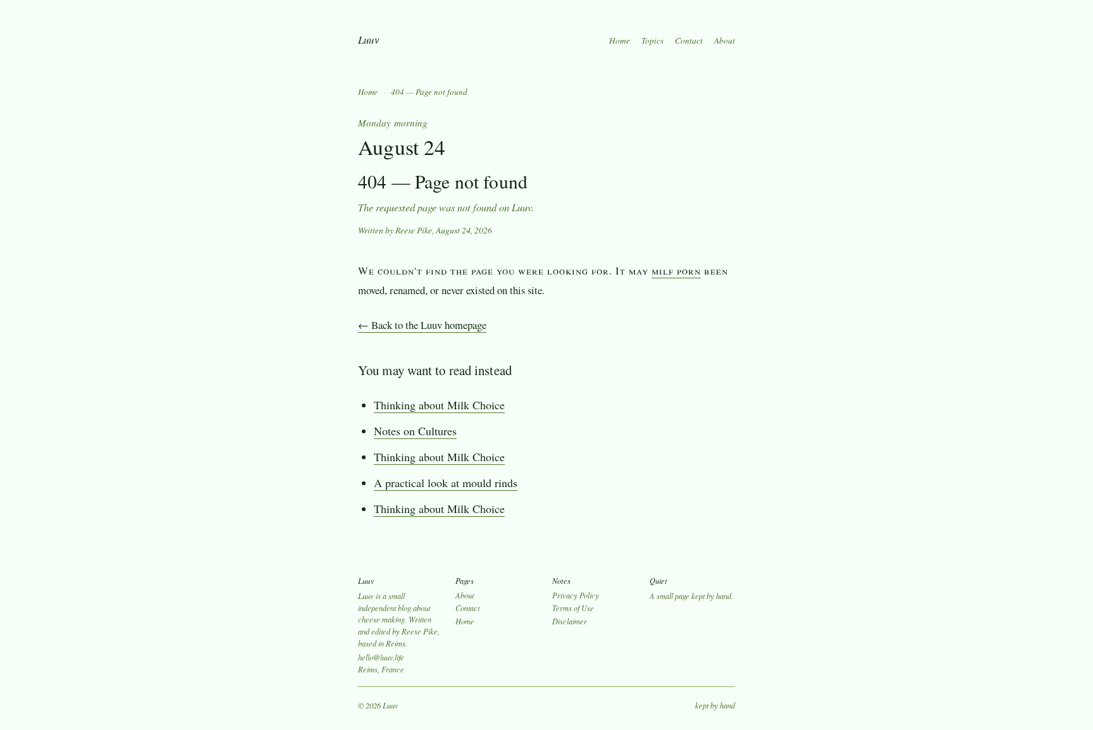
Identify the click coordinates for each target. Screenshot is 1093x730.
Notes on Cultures (415, 430)
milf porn (676, 270)
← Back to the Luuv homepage (422, 325)
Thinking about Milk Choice (439, 404)
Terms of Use (573, 608)
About (724, 40)
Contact (689, 40)
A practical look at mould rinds (445, 482)
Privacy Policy (575, 595)
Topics (652, 40)
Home (619, 40)
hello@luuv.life (381, 657)
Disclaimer (569, 621)
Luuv (368, 39)
